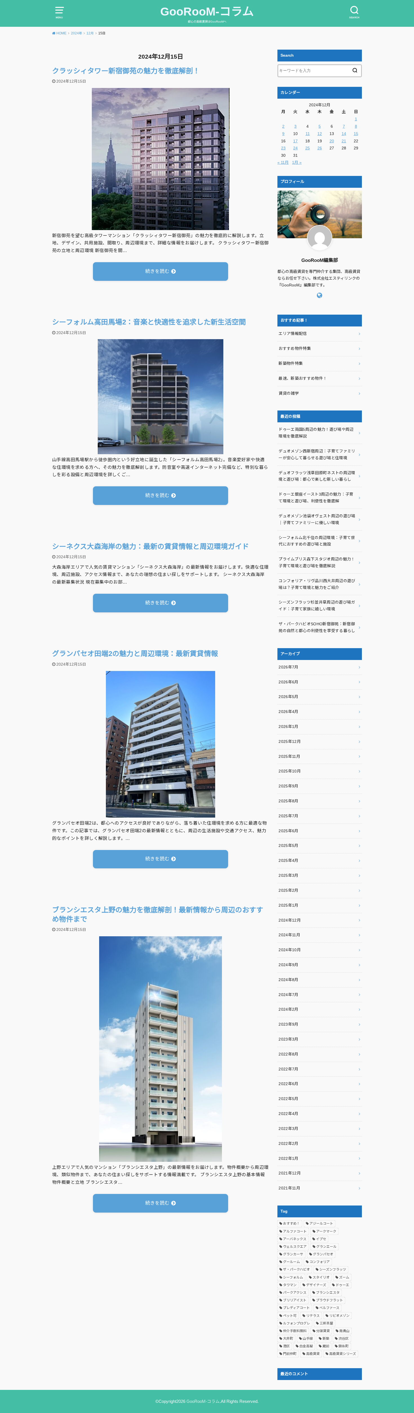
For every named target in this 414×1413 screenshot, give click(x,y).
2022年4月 (288, 1113)
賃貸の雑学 (289, 393)
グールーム (291, 1262)
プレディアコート (296, 1308)
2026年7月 (288, 667)
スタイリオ (321, 1277)
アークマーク (326, 1231)
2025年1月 (288, 905)
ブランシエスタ (328, 1293)
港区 (286, 1346)
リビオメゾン (339, 1316)
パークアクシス (294, 1293)
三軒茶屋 (326, 1323)
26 (319, 148)
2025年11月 (289, 756)
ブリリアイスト (294, 1300)
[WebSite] (320, 296)
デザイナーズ (316, 1285)
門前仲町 (290, 1354)
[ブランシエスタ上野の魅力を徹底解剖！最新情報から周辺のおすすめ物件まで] (160, 1157)
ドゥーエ (342, 1285)
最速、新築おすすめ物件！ (303, 378)
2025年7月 (288, 816)
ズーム (344, 1277)
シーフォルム (293, 1277)
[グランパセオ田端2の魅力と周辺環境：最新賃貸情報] (160, 813)
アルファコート (295, 1231)
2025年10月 (290, 771)
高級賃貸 (313, 1354)
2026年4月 (288, 711)
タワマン (290, 1285)
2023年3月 (288, 1039)
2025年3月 (288, 875)
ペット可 (290, 1316)
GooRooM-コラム (207, 11)
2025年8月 (288, 801)
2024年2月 (288, 1009)
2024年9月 (288, 964)
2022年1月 (288, 1158)
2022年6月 (288, 1083)
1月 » (297, 162)
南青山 (344, 1331)
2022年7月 (288, 1069)
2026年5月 (288, 696)
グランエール (326, 1247)
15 (356, 133)
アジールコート (321, 1224)
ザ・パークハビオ (296, 1269)
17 (295, 141)
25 (307, 148)
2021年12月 (290, 1173)
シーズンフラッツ (332, 1269)
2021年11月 (289, 1188)
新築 (325, 1339)
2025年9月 (288, 786)
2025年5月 (288, 845)
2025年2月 (288, 890)
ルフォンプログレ (296, 1323)
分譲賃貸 (323, 1331)
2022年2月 (288, 1143)
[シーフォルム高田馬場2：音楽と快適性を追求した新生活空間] (160, 450)
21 (344, 141)
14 (344, 133)
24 (295, 148)
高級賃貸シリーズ (342, 1354)
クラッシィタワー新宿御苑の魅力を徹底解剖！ (126, 71)
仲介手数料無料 (295, 1331)
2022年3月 (288, 1128)
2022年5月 (288, 1098)
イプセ (321, 1239)
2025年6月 (288, 831)
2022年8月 (288, 1054)
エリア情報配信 (293, 333)
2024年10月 (290, 950)
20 (332, 141)
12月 (90, 33)
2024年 (76, 33)
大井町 (288, 1339)
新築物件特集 (291, 363)
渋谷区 (344, 1339)
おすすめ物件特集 (295, 348)
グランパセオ (323, 1254)
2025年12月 (290, 741)
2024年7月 (288, 994)
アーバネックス (294, 1239)
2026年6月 (288, 682)
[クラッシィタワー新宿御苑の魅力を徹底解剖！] (161, 226)
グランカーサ (293, 1254)
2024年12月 (290, 920)
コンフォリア (320, 1262)
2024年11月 (289, 935)
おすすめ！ (291, 1224)
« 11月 (283, 162)
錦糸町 (344, 1346)
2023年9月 (288, 1024)
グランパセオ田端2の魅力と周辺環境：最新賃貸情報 (135, 653)
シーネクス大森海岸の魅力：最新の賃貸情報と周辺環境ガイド (150, 546)
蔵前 (325, 1346)
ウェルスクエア (295, 1247)
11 (308, 133)
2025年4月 (288, 860)
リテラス (313, 1316)
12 (319, 133)
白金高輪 (306, 1346)
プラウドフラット (329, 1300)
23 (283, 148)
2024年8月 (288, 979)
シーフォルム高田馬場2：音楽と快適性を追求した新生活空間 (149, 322)
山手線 (308, 1339)
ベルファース (329, 1308)
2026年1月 (288, 726)
